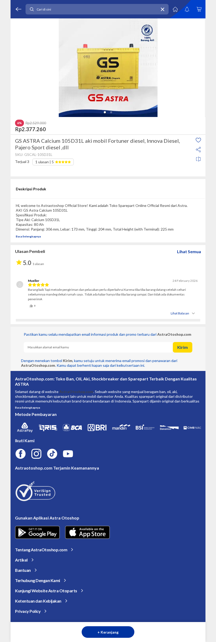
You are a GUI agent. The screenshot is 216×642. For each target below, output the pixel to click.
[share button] (198, 149)
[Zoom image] (108, 67)
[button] (105, 112)
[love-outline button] (198, 140)
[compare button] (198, 159)
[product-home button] (175, 9)
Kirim (182, 347)
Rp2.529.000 (35, 123)
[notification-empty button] (187, 9)
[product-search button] (31, 9)
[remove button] (162, 9)
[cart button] (199, 9)
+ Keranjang (108, 632)
